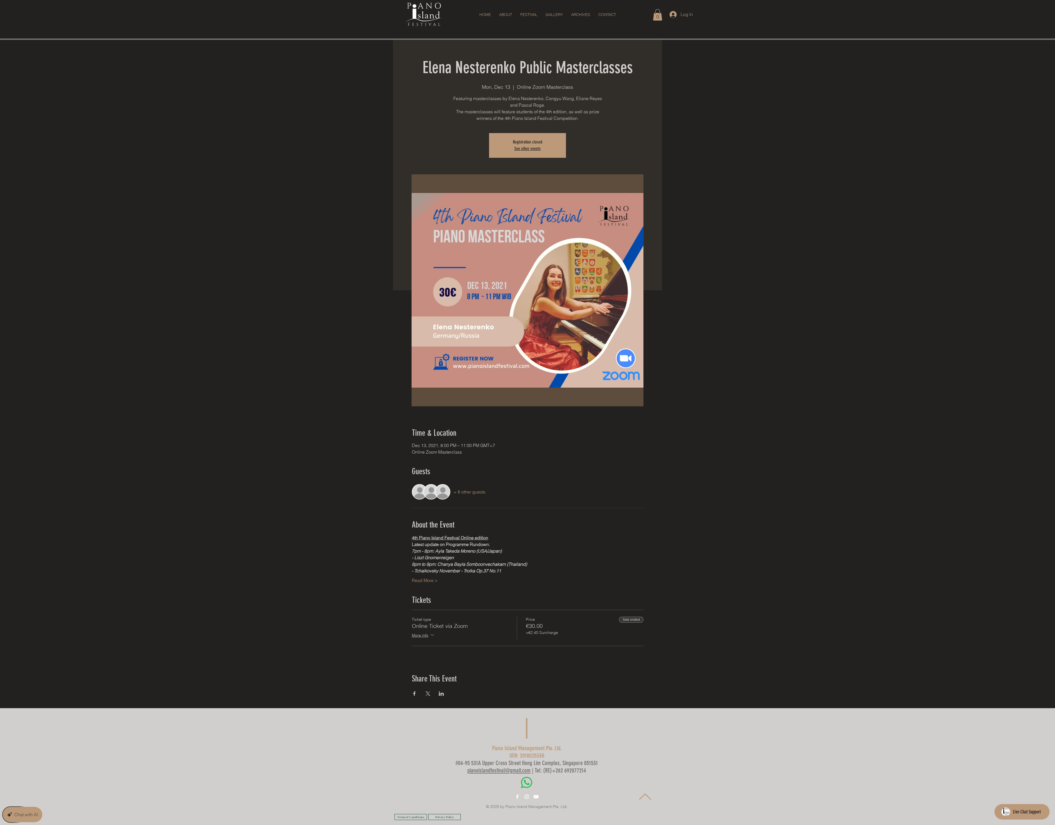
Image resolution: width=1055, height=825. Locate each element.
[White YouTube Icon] (536, 797)
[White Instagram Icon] (527, 797)
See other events (527, 148)
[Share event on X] (428, 693)
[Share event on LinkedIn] (441, 693)
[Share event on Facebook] (414, 693)
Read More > (425, 580)
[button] (529, 15)
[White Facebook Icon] (517, 797)
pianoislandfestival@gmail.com (499, 770)
